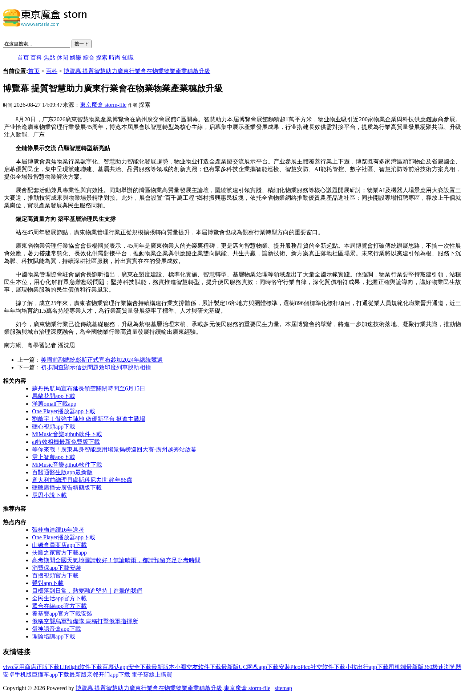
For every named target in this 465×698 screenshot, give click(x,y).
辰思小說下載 (49, 495)
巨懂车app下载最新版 (59, 674)
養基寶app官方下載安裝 (62, 613)
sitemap (283, 688)
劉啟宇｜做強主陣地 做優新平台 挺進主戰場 (88, 419)
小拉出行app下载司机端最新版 (384, 667)
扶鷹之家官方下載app (59, 552)
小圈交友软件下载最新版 (207, 667)
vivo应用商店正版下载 (31, 667)
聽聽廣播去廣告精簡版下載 (67, 487)
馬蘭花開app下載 (53, 396)
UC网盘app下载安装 (264, 667)
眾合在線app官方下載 (59, 606)
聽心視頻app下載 (53, 426)
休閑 (62, 57)
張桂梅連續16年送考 (58, 530)
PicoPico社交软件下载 (317, 667)
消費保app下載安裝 (56, 568)
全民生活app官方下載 (59, 598)
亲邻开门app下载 (108, 674)
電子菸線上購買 (152, 674)
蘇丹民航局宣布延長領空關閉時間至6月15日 (88, 388)
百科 (36, 57)
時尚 (115, 57)
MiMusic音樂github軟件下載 (67, 434)
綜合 (88, 57)
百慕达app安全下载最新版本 (138, 667)
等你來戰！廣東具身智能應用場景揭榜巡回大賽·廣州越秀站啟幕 (114, 449)
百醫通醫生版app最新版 (62, 472)
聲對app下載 (48, 583)
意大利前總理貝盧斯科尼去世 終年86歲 (82, 480)
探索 (102, 57)
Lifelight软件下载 (81, 667)
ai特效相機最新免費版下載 (66, 442)
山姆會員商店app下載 (59, 545)
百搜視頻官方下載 (55, 575)
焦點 (49, 57)
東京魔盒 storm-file (103, 105)
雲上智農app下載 (53, 457)
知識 (128, 57)
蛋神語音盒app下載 (56, 629)
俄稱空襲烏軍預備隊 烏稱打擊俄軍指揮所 (85, 621)
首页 (23, 57)
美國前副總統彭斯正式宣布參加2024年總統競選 (102, 360)
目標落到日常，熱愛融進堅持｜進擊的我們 (87, 591)
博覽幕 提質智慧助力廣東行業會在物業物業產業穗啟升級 (137, 71)
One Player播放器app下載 (63, 411)
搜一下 (81, 43)
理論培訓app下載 (53, 636)
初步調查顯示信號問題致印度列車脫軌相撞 (96, 367)
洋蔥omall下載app (54, 404)
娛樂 (75, 57)
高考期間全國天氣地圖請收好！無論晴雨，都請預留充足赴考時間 (116, 560)
